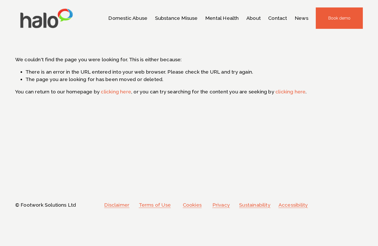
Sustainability (255, 205)
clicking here (116, 92)
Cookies (192, 205)
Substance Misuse (176, 18)
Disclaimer (116, 205)
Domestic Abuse (127, 18)
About (253, 18)
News (301, 18)
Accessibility (293, 205)
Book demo (339, 18)
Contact (277, 18)
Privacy (221, 205)
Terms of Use (155, 205)
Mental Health (222, 18)
